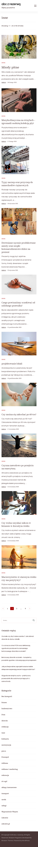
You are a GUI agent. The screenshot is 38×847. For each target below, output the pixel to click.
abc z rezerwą (11, 4)
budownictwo (7, 708)
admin (4, 82)
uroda (4, 799)
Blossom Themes (7, 840)
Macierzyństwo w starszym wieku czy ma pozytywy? (19, 579)
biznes (4, 702)
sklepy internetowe (9, 787)
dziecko (5, 720)
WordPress (25, 840)
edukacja (5, 727)
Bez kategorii (7, 696)
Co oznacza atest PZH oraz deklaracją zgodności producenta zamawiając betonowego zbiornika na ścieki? (16, 648)
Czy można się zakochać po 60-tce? (19, 414)
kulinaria (5, 739)
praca (4, 751)
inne (3, 63)
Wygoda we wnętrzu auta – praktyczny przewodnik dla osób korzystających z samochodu (16, 678)
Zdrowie (5, 818)
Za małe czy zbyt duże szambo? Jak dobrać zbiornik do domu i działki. (18, 637)
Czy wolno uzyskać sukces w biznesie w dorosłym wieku (16, 524)
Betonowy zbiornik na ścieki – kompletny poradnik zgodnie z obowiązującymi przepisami (19, 659)
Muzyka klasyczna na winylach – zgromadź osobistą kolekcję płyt (18, 122)
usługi (4, 805)
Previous (3, 608)
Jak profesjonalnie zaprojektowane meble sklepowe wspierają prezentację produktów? (18, 668)
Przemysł (5, 757)
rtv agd (4, 781)
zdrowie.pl (6, 824)
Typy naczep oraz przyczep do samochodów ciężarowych (17, 184)
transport (5, 793)
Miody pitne (10, 67)
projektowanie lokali (12, 363)
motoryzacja (6, 745)
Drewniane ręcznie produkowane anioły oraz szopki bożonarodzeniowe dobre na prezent (19, 247)
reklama (5, 763)
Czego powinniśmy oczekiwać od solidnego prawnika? (18, 304)
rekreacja (5, 775)
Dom (3, 714)
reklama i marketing (10, 769)
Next (29, 608)
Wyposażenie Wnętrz (10, 811)
